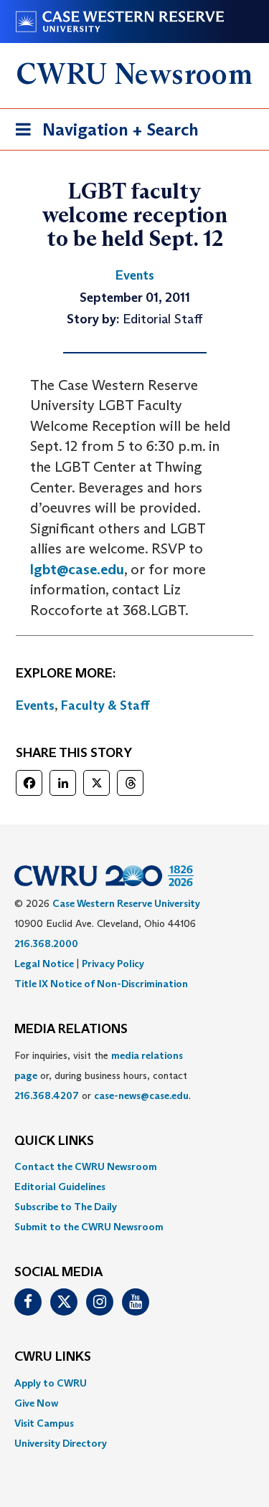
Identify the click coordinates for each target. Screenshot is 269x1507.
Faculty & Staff (105, 705)
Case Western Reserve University (126, 903)
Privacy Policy (113, 963)
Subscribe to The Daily (65, 1206)
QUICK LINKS (54, 1141)
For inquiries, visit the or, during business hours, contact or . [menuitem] (102, 1075)
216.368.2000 (46, 943)
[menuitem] (134, 1166)
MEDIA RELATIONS (71, 1029)
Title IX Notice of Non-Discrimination (101, 983)
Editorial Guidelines (59, 1186)
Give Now (36, 1403)
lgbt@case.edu (77, 569)
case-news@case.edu (141, 1095)
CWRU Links (52, 1357)
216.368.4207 (46, 1095)
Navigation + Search (102, 134)
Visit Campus (44, 1423)
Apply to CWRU (50, 1383)
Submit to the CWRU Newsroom (89, 1226)
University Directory (60, 1443)
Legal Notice (44, 963)
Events (35, 705)
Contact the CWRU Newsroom (85, 1166)
